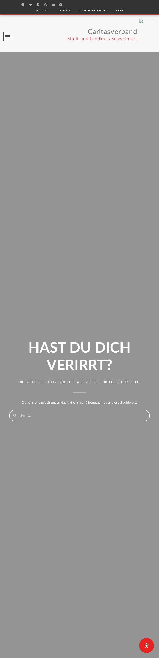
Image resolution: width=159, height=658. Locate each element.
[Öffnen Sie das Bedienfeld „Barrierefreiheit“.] (146, 645)
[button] (23, 4)
